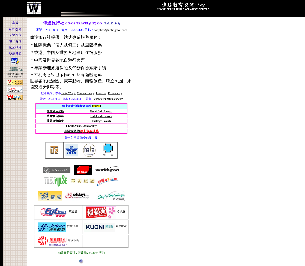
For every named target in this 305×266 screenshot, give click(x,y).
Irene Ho (101, 93)
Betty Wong (68, 93)
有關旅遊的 (81, 131)
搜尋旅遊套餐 (55, 120)
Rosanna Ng (115, 93)
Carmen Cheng (85, 93)
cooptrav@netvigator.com (110, 30)
